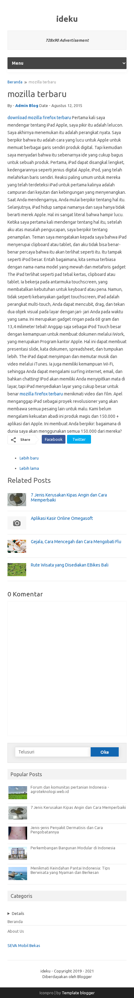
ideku (67, 18)
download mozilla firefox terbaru (39, 117)
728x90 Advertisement (67, 40)
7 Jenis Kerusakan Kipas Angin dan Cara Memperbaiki (78, 807)
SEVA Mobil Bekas (23, 945)
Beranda (14, 82)
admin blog (26, 105)
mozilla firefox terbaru (41, 393)
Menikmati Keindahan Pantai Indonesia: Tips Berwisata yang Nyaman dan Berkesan (70, 870)
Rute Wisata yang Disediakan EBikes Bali (69, 564)
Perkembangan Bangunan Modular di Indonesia (73, 848)
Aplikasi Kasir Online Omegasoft (62, 518)
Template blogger (78, 993)
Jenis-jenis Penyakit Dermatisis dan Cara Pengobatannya (67, 829)
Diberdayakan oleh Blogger (67, 976)
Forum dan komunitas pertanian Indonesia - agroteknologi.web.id (70, 789)
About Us (15, 931)
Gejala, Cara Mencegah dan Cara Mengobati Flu (76, 541)
